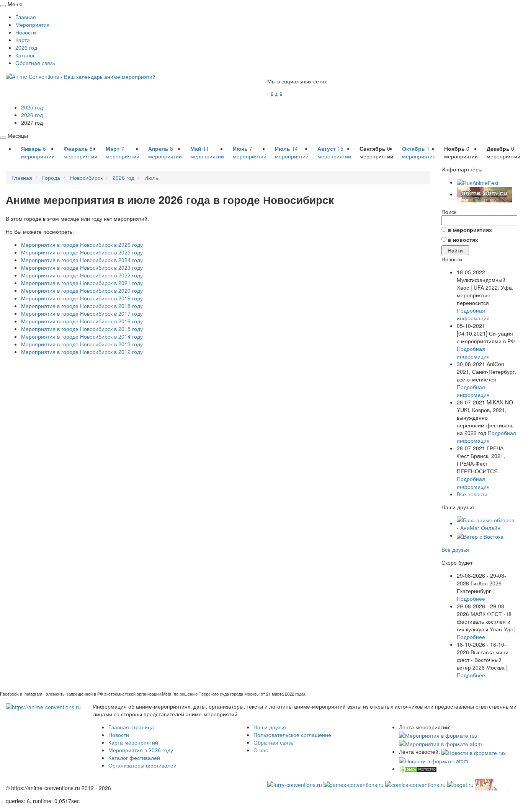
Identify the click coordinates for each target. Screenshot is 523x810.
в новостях (463, 239)
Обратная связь (35, 63)
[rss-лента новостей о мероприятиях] (473, 751)
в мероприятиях (470, 229)
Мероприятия (32, 24)
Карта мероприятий (133, 742)
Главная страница (131, 727)
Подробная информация (473, 314)
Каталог (25, 55)
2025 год (32, 107)
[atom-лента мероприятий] (440, 743)
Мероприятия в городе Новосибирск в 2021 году (82, 283)
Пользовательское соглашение (292, 734)
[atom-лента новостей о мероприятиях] (433, 760)
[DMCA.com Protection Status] (418, 769)
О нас (260, 750)
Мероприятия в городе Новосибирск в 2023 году (82, 267)
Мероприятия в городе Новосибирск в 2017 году (82, 313)
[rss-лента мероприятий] (438, 734)
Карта (22, 40)
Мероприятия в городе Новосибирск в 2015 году (82, 328)
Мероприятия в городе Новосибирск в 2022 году (82, 275)
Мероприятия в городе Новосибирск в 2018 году (82, 306)
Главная (25, 17)
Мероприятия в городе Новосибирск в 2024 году (82, 260)
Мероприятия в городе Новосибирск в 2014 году (82, 336)
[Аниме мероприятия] (43, 706)
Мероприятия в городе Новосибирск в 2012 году (82, 351)
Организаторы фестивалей (142, 765)
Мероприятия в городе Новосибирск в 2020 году (82, 290)
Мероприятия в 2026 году (140, 750)
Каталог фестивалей (134, 757)
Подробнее (471, 598)
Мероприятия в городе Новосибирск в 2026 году (82, 244)
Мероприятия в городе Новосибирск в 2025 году (82, 252)
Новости (25, 32)
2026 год (26, 47)
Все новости (472, 494)
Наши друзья (269, 727)
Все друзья (455, 549)
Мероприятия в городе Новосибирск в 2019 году (82, 298)
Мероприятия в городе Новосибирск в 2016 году (82, 321)
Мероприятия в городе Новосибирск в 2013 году (82, 344)
